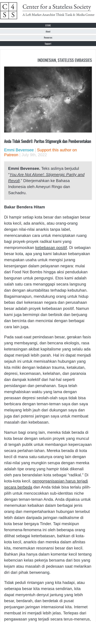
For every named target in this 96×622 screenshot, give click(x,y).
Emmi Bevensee (19, 150)
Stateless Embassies (75, 60)
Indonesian (47, 60)
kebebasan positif (51, 247)
